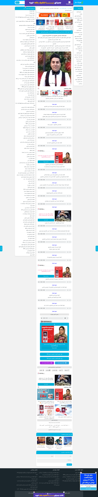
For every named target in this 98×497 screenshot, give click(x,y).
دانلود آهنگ (54, 112)
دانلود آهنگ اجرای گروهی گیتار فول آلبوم (26, 113)
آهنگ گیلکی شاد (31, 238)
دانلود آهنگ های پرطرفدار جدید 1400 (27, 72)
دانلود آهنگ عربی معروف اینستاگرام (27, 41)
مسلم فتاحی (32, 37)
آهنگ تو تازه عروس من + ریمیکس (27, 115)
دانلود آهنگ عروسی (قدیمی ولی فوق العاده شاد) (24, 17)
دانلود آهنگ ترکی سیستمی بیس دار (27, 84)
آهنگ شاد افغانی (31, 134)
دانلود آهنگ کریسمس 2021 (28, 248)
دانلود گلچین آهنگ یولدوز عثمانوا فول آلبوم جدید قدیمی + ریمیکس (78, 79)
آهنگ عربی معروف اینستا (29, 195)
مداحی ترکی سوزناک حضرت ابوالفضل (27, 50)
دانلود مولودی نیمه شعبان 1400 (28, 86)
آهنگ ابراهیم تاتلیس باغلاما (28, 189)
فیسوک (66, 370)
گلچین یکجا (42, 425)
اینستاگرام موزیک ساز (46, 363)
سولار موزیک (31, 11)
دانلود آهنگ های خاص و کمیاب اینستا (26, 33)
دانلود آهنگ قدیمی (49, 425)
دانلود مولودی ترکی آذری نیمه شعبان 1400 (26, 88)
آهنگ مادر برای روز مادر (29, 97)
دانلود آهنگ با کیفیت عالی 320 (54, 354)
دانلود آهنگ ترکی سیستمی (53, 480)
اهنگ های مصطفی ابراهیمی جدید (27, 43)
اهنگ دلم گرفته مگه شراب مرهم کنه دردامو (25, 175)
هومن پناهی (31, 48)
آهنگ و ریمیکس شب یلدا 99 (28, 242)
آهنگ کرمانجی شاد (30, 234)
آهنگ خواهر (32, 150)
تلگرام (41, 370)
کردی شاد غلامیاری (52, 429)
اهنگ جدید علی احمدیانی (29, 46)
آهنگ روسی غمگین (30, 156)
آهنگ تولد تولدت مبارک (29, 168)
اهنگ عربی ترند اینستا (30, 15)
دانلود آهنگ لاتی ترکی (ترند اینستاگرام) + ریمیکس (72, 476)
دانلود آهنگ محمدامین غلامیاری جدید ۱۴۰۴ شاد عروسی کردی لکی (55, 32)
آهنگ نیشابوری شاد (30, 232)
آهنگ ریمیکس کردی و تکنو (28, 240)
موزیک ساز (69, 8)
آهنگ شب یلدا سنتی (30, 132)
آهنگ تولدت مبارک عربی (29, 207)
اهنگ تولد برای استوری (29, 29)
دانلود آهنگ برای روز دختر (29, 82)
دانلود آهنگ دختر (31, 93)
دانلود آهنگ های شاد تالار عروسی (27, 107)
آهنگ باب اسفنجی (30, 19)
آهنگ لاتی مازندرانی (30, 119)
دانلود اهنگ (54, 104)
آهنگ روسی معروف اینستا (29, 191)
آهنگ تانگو (32, 216)
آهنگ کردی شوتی (30, 199)
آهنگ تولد (32, 205)
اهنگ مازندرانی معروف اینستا (28, 39)
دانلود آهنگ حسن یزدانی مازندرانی (27, 109)
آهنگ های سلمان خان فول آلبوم (28, 244)
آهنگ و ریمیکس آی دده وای (28, 201)
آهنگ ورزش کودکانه (30, 252)
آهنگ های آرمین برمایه (29, 66)
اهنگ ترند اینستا (31, 27)
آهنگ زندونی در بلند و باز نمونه (28, 152)
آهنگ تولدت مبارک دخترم (29, 99)
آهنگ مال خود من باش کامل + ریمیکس (26, 117)
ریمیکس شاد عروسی (30, 111)
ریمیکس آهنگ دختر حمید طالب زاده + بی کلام (25, 78)
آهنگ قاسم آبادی (31, 236)
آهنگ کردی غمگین (30, 154)
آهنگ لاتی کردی (31, 181)
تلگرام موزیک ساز (61, 363)
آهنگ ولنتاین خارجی (30, 146)
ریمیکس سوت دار (30, 144)
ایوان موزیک (31, 13)
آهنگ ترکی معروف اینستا (29, 193)
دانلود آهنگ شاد (57, 425)
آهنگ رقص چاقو (31, 101)
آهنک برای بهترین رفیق (29, 228)
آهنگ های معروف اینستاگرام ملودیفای (26, 25)
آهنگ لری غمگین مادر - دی (29, 179)
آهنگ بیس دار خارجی (30, 197)
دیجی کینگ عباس (30, 140)
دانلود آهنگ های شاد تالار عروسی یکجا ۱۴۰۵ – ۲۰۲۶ (27, 489)
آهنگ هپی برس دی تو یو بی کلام (27, 209)
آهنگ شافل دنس (31, 160)
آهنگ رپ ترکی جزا (31, 185)
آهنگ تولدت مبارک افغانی (29, 211)
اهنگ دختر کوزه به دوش (29, 170)
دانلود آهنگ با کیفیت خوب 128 (54, 358)
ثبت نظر (69, 464)
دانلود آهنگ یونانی (78, 472)
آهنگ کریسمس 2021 (30, 123)
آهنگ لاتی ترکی (31, 183)
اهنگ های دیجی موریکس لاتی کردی (27, 142)
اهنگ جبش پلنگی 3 (30, 164)
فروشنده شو (88, 488)
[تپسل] (39, 13)
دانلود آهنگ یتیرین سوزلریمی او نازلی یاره (78, 32)
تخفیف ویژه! (46, 161)
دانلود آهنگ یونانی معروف (29, 224)
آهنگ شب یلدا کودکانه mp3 (28, 127)
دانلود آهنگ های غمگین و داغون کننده (26, 91)
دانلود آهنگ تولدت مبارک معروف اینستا (26, 74)
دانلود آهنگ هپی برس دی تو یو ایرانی (26, 162)
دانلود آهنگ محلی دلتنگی (29, 218)
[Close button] (96, 472)
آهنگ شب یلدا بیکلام (30, 129)
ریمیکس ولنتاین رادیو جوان (28, 138)
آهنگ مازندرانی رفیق (30, 230)
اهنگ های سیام (31, 95)
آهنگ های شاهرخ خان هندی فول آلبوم (26, 246)
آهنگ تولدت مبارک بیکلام (29, 166)
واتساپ (47, 370)
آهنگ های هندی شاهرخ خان (28, 220)
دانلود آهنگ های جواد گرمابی (28, 70)
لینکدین (54, 370)
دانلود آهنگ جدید (63, 8)
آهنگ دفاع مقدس (30, 250)
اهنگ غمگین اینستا (30, 31)
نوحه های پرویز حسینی (29, 56)
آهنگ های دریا (31, 158)
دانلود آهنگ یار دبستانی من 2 (28, 68)
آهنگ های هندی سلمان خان (28, 222)
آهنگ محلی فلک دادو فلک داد (28, 214)
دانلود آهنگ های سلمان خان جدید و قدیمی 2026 (78, 18)
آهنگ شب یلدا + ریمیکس (29, 125)
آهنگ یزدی (32, 255)
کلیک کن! (46, 220)
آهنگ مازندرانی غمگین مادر (29, 226)
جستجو (17, 2)
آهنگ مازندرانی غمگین (30, 121)
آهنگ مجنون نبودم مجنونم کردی (27, 177)
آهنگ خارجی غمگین (30, 35)
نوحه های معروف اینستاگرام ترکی (27, 54)
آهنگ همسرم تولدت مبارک (29, 136)
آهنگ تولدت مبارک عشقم (29, 148)
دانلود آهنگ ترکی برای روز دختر (28, 80)
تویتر (60, 370)
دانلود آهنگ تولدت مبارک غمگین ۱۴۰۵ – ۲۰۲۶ (78, 63)
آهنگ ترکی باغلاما (31, 187)
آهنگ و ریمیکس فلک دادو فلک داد (27, 203)
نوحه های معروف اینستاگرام (28, 52)
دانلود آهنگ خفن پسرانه (29, 76)
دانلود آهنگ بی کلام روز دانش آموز (27, 64)
